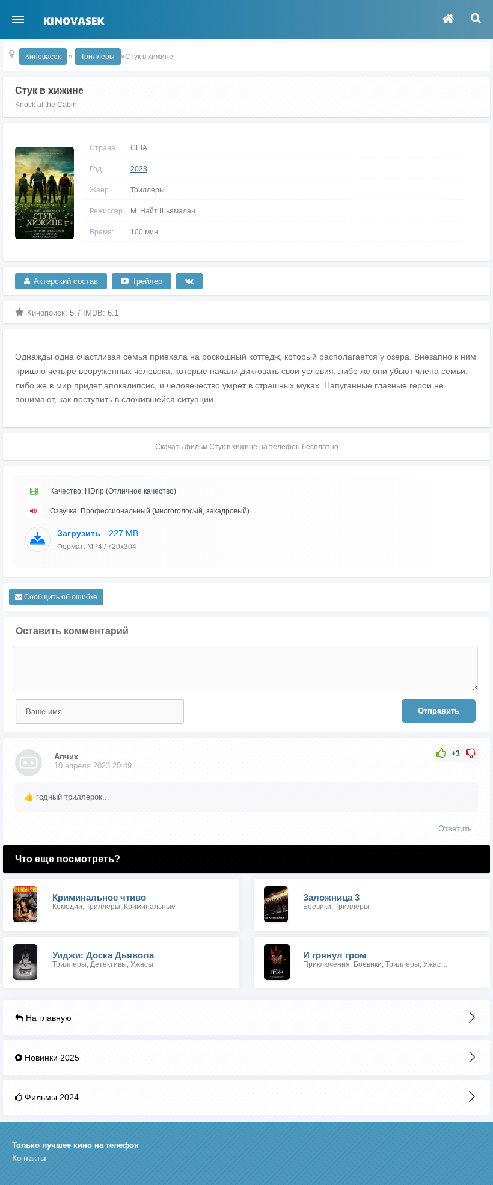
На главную (47, 1018)
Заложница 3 (331, 897)
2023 (138, 169)
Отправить (438, 710)
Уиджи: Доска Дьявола (103, 955)
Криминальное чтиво (99, 897)
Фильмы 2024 (50, 1097)
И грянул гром (334, 955)
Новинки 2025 (50, 1057)
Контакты (29, 1158)
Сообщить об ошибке (59, 597)
